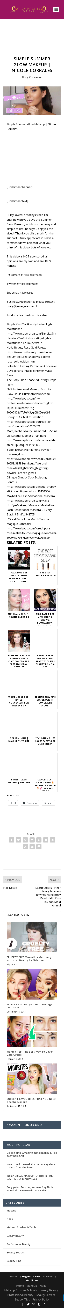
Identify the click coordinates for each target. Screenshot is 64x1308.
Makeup (11, 1210)
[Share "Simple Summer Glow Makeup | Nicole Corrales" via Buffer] (52, 840)
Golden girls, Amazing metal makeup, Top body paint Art (32, 1154)
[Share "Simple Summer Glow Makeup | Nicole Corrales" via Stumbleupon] (25, 846)
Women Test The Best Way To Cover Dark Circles (30, 1053)
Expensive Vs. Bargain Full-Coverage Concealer (29, 1006)
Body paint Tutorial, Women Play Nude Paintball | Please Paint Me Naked (30, 1189)
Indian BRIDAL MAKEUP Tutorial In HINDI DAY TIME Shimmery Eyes (30, 1177)
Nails (10, 1219)
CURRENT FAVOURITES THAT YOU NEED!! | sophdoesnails (32, 1100)
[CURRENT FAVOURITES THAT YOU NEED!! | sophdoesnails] (32, 1078)
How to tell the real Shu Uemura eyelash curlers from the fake (31, 1166)
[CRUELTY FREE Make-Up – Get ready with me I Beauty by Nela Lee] (32, 937)
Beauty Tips (14, 1260)
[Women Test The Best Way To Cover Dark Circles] (32, 1031)
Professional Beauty (19, 1244)
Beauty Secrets (16, 1252)
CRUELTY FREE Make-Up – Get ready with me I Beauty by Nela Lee (29, 959)
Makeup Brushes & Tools (21, 1227)
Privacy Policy (40, 1299)
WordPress (32, 1280)
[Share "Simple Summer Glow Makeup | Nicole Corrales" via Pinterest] (38, 840)
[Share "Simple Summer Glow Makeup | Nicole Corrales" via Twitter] (18, 840)
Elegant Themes (31, 1276)
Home (20, 1286)
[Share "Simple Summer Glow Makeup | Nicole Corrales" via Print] (38, 846)
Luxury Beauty (15, 1235)
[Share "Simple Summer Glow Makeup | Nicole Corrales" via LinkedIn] (45, 840)
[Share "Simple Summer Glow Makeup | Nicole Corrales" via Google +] (25, 840)
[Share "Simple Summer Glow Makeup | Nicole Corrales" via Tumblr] (32, 840)
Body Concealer (32, 77)
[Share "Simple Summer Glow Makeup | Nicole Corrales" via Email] (32, 846)
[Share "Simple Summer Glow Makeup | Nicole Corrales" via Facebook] (11, 840)
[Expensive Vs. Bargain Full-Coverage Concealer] (32, 984)
